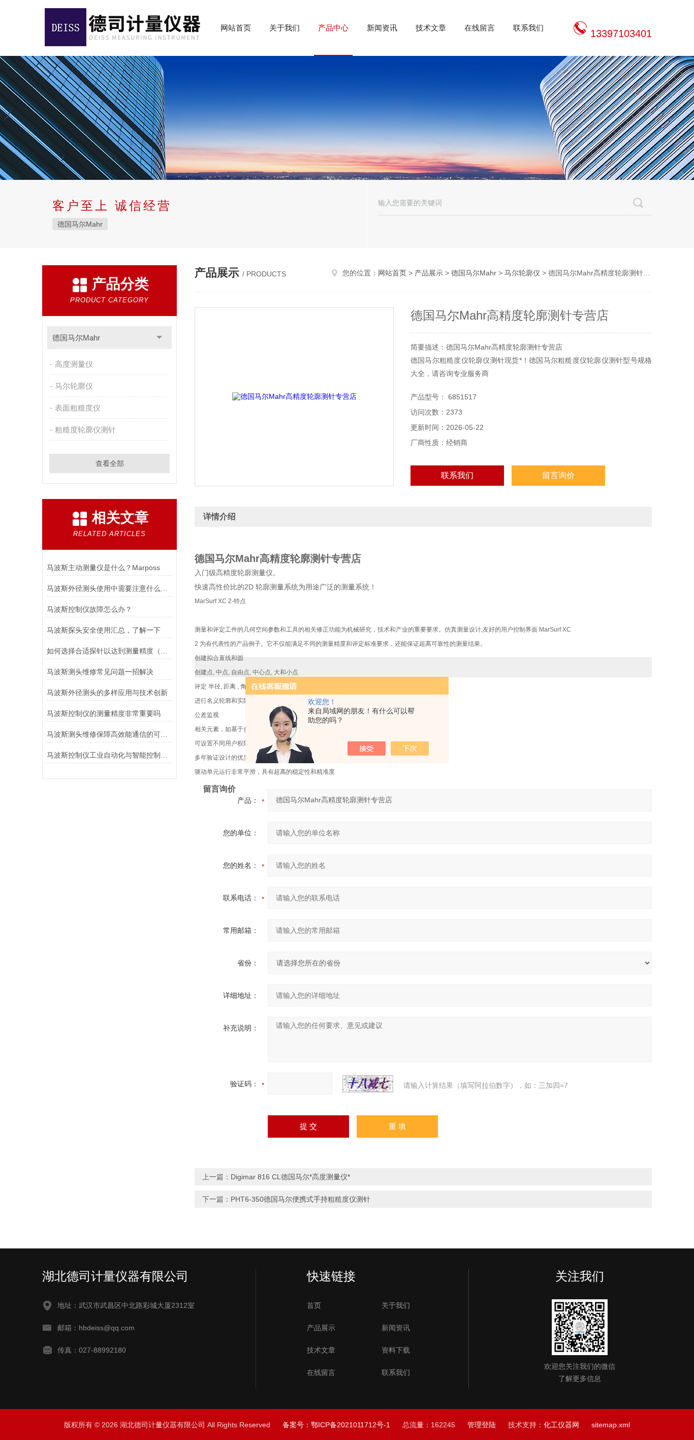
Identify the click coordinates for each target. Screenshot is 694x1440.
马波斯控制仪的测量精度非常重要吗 (104, 713)
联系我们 (528, 27)
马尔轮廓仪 (74, 386)
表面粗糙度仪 (78, 407)
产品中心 (333, 27)
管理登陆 (481, 1425)
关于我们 (284, 27)
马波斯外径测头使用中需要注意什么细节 (109, 588)
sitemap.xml (610, 1425)
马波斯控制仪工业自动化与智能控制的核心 (109, 755)
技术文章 (431, 27)
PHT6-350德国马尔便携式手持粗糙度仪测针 (300, 1199)
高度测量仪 (74, 364)
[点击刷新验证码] (367, 1083)
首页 (314, 1305)
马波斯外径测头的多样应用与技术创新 (107, 692)
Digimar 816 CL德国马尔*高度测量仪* (290, 1177)
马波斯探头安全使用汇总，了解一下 (104, 630)
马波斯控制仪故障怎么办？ (89, 609)
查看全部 (110, 463)
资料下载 (396, 1350)
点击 (159, 337)
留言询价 (558, 475)
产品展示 (429, 273)
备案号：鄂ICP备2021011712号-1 (336, 1425)
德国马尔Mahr (80, 224)
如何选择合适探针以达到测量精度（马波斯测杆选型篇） (109, 651)
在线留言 (479, 27)
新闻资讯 (382, 27)
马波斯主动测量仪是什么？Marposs (103, 568)
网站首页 (235, 27)
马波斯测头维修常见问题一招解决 (100, 672)
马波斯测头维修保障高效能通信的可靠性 (109, 734)
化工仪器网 (561, 1425)
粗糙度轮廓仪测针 (85, 429)
